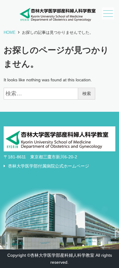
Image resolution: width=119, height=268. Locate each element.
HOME (10, 32)
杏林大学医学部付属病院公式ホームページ (48, 166)
